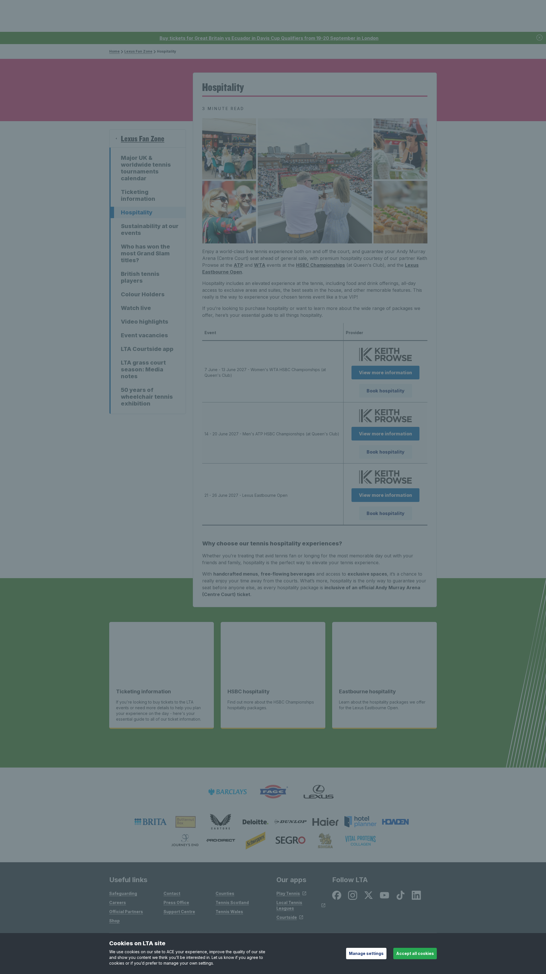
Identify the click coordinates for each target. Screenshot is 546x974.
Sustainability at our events (150, 229)
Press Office (176, 902)
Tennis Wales (229, 911)
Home (114, 51)
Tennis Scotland (232, 902)
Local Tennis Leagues (289, 905)
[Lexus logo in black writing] (318, 792)
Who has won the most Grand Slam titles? (145, 253)
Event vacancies (144, 335)
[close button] (540, 38)
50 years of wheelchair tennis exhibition (147, 396)
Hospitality (136, 212)
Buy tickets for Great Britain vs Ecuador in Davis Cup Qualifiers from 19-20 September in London (269, 38)
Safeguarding (123, 893)
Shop (114, 920)
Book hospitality (386, 391)
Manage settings (366, 953)
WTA (259, 265)
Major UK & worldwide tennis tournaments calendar (146, 168)
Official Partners (126, 911)
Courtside (286, 917)
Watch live (136, 308)
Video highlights (144, 321)
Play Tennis (288, 893)
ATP (238, 265)
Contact (172, 893)
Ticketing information (138, 195)
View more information (385, 372)
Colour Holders (143, 294)
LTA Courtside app (147, 349)
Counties (225, 893)
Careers (117, 902)
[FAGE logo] (273, 792)
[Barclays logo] (227, 792)
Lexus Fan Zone (138, 51)
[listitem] (151, 821)
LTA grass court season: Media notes (143, 369)
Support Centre (179, 911)
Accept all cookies (415, 953)
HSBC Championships (320, 265)
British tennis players (140, 277)
